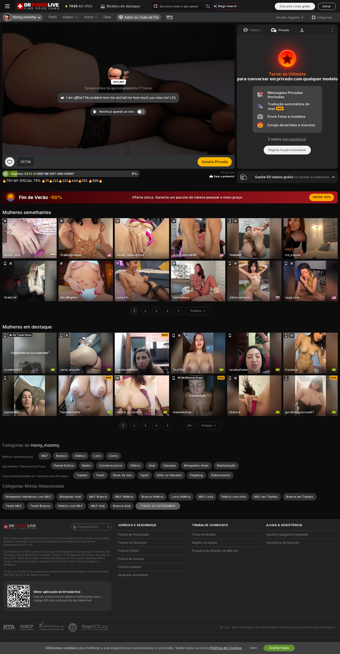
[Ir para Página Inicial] (38, 6)
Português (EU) (88, 526)
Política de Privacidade (133, 534)
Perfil (52, 17)
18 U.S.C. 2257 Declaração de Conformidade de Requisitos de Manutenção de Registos (277, 627)
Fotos (91, 17)
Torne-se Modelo (204, 534)
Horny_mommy (45, 445)
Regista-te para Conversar (287, 150)
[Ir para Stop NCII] (95, 627)
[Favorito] (9, 161)
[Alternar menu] (7, 6)
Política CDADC (128, 550)
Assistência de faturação (282, 542)
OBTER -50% (321, 197)
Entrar (327, 6)
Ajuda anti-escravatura (133, 575)
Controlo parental (129, 567)
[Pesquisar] (207, 6)
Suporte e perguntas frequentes (287, 534)
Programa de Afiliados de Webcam (215, 550)
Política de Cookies (131, 559)
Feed (107, 17)
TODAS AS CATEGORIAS (157, 506)
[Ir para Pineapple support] (73, 627)
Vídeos (70, 17)
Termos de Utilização (132, 542)
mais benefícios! (294, 139)
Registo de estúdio (204, 542)
